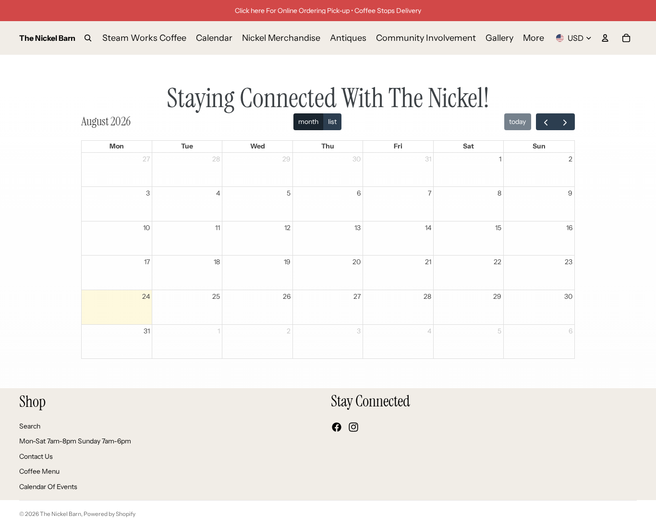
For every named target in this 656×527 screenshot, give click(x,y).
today (517, 121)
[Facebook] (336, 427)
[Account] (605, 38)
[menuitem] (533, 38)
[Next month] (565, 121)
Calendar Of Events (48, 486)
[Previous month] (546, 121)
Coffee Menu (39, 471)
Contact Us (36, 456)
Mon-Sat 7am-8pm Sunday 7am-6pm (75, 441)
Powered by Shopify (109, 513)
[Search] (87, 38)
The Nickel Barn (60, 513)
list (332, 121)
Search (29, 425)
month (308, 121)
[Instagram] (353, 427)
